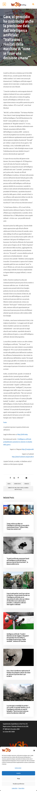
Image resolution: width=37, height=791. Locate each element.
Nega (18, 778)
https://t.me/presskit (28, 449)
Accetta (18, 773)
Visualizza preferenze (18, 784)
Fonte (5, 422)
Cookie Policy (15, 788)
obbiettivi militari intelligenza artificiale (18, 488)
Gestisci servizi (18, 768)
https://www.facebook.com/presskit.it (23, 457)
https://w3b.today (22, 434)
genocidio (17, 483)
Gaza (9, 483)
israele (26, 483)
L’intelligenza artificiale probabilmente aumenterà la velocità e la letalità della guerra (17, 441)
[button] (34, 750)
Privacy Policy (21, 788)
